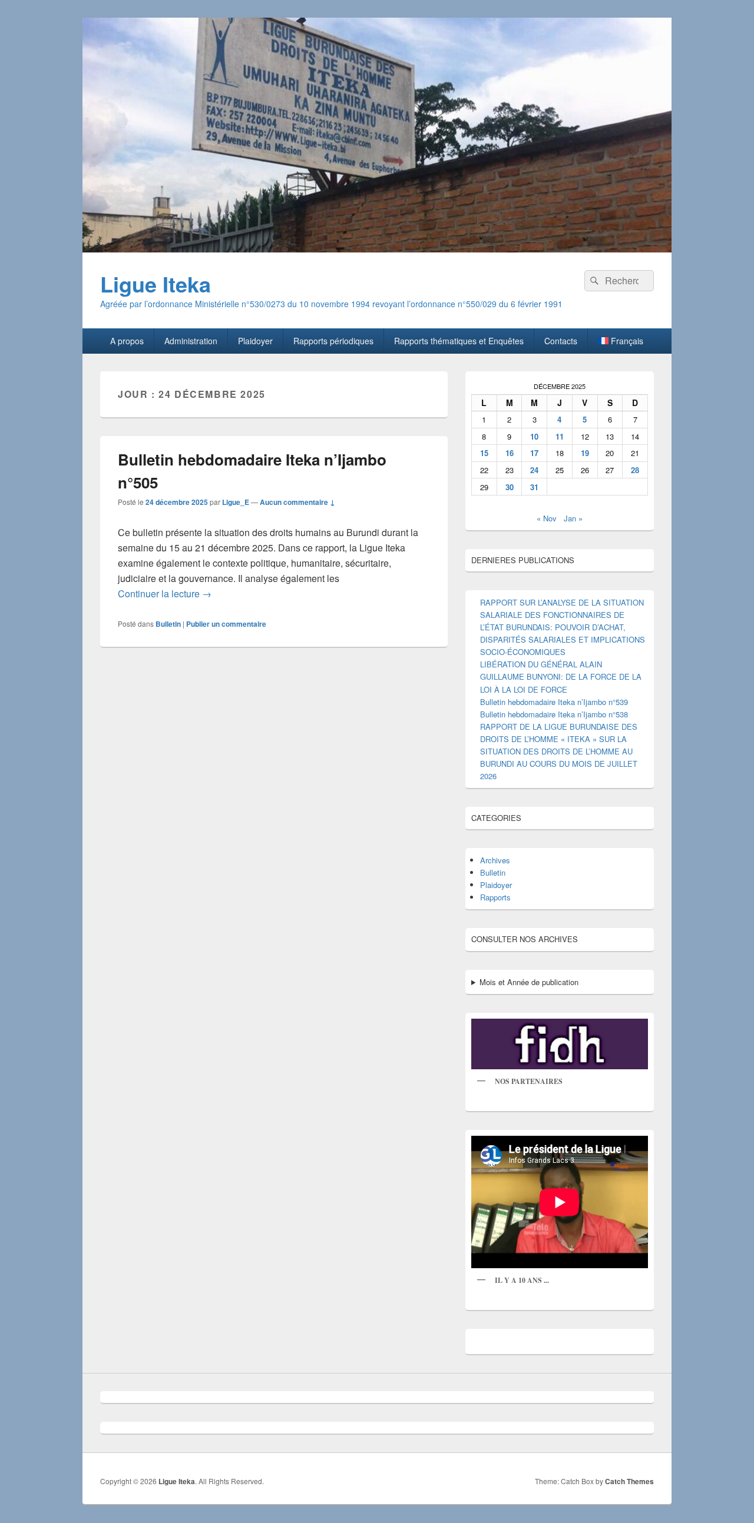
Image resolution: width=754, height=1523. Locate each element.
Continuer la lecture (164, 593)
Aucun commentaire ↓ (297, 502)
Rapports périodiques (333, 341)
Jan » (573, 518)
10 (534, 436)
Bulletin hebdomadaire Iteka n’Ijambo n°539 (554, 701)
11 (559, 436)
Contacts (560, 341)
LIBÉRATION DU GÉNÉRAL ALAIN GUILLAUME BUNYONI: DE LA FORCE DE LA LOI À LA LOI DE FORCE (560, 676)
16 (509, 452)
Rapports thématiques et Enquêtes (459, 341)
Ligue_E (235, 502)
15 (484, 452)
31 (534, 487)
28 (635, 469)
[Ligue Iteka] (377, 248)
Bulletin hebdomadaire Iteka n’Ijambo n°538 (554, 714)
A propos (127, 341)
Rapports (495, 897)
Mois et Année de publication (528, 981)
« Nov (547, 518)
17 (534, 452)
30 (509, 487)
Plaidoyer (255, 341)
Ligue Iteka (155, 283)
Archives (495, 860)
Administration (190, 341)
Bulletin (168, 623)
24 (534, 469)
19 (585, 452)
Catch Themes (629, 1481)
